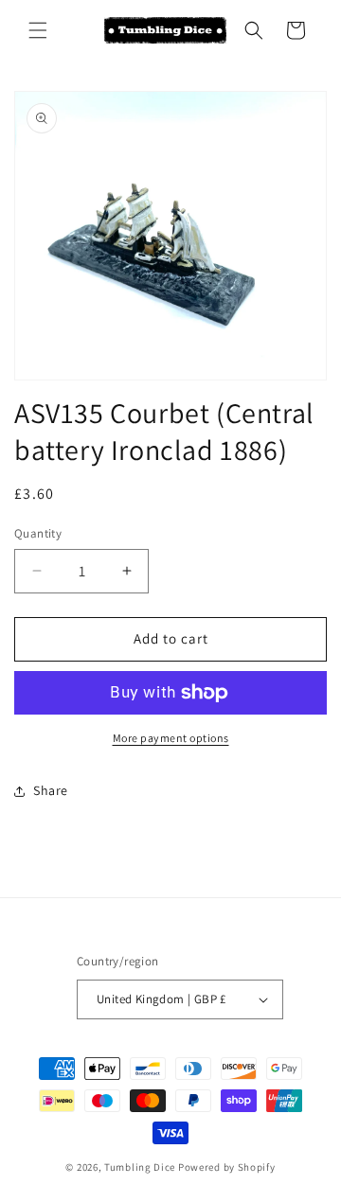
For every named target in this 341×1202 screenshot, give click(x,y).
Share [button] (50, 790)
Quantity (38, 533)
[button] (38, 30)
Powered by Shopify (227, 1167)
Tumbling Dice (139, 1167)
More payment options (171, 738)
